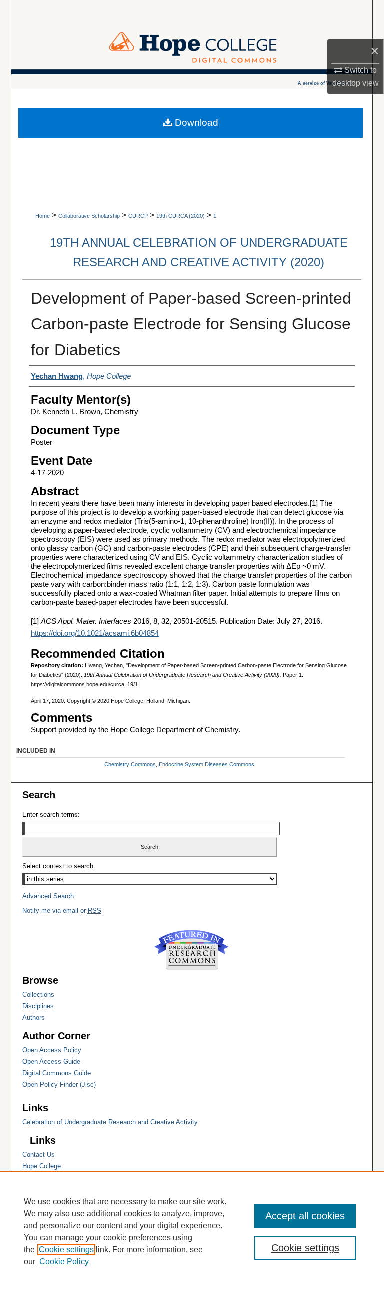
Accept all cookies (305, 1216)
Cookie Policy (64, 1262)
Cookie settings (66, 1250)
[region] (192, 1231)
